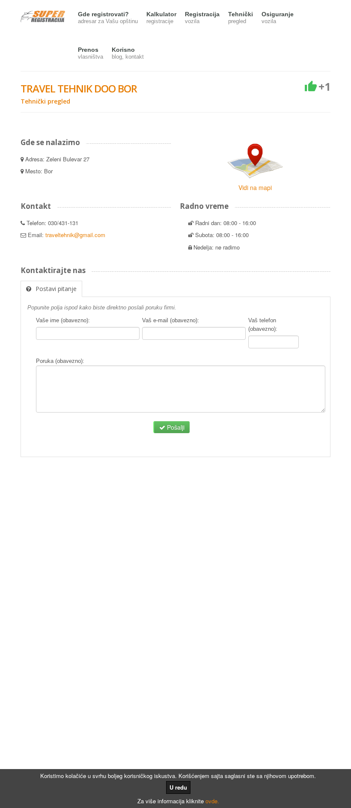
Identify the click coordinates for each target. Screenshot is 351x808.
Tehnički (240, 17)
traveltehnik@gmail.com (75, 235)
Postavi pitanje (56, 289)
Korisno (128, 53)
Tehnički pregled (45, 101)
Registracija (202, 17)
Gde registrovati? (108, 17)
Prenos (90, 53)
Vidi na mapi (255, 187)
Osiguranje (278, 17)
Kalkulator (161, 17)
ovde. (212, 801)
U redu (178, 787)
